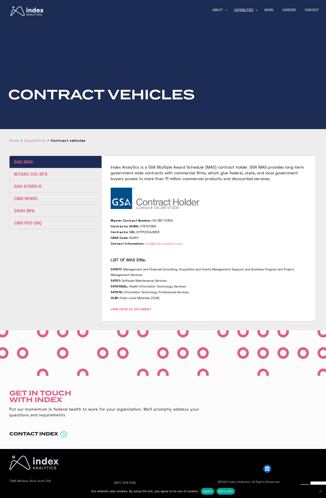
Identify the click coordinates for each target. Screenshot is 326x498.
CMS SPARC (26, 198)
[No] (320, 491)
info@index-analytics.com (164, 243)
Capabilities (35, 140)
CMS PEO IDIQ (28, 223)
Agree (207, 491)
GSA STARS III (27, 186)
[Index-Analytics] (27, 11)
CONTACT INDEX (34, 434)
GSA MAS (23, 162)
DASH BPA (24, 211)
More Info (226, 491)
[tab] (56, 162)
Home (14, 140)
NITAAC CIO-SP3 (30, 174)
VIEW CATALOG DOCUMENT (131, 309)
